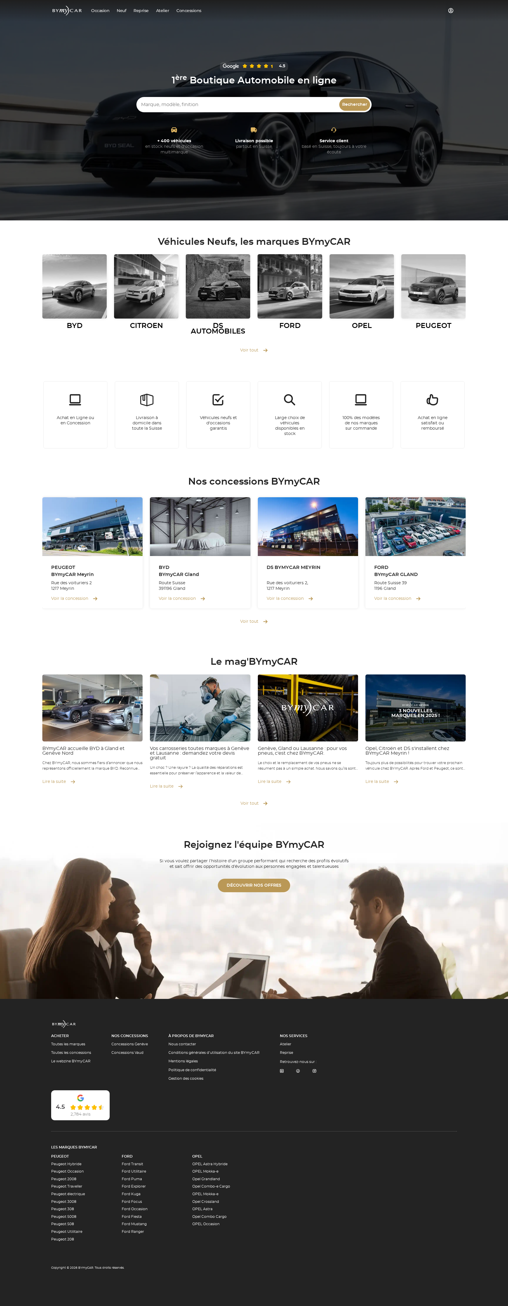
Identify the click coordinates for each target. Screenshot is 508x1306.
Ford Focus (132, 1201)
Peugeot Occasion (67, 1171)
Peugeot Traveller (66, 1186)
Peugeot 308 (62, 1209)
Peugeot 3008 (63, 1201)
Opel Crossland (205, 1201)
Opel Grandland (206, 1179)
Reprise (286, 1052)
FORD (127, 1156)
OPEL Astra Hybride (210, 1164)
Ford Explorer (134, 1186)
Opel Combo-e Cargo (211, 1186)
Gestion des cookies (185, 1078)
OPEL (197, 1156)
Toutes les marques (68, 1044)
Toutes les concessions (71, 1052)
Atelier (285, 1044)
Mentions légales (183, 1061)
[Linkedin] (281, 1071)
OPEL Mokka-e (205, 1171)
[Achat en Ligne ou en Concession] (75, 414)
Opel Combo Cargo (209, 1216)
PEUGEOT (60, 1156)
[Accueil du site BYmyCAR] (67, 10)
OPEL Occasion (206, 1224)
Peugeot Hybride (66, 1164)
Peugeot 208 (62, 1239)
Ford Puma (132, 1179)
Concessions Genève (129, 1044)
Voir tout (249, 350)
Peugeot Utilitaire (66, 1231)
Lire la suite (54, 782)
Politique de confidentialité (192, 1070)
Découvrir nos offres (254, 885)
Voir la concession (69, 599)
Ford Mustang (134, 1224)
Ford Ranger (133, 1231)
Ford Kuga (131, 1194)
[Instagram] (315, 1071)
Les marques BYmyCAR (74, 1147)
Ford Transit (132, 1164)
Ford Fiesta (132, 1216)
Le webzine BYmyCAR (71, 1061)
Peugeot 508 (62, 1224)
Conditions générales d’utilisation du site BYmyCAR (214, 1052)
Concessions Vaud (127, 1052)
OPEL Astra (202, 1209)
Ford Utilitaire (134, 1171)
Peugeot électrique (68, 1194)
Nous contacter (182, 1044)
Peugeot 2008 (63, 1179)
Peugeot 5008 (63, 1216)
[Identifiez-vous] (451, 11)
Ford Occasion (135, 1209)
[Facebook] (298, 1071)
